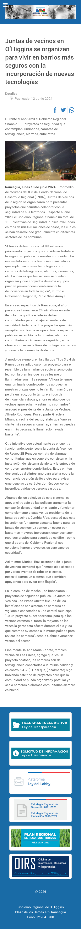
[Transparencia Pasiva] (40, 753)
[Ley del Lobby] (40, 781)
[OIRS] (40, 866)
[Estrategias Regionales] (40, 809)
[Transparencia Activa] (40, 724)
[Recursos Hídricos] (40, 838)
